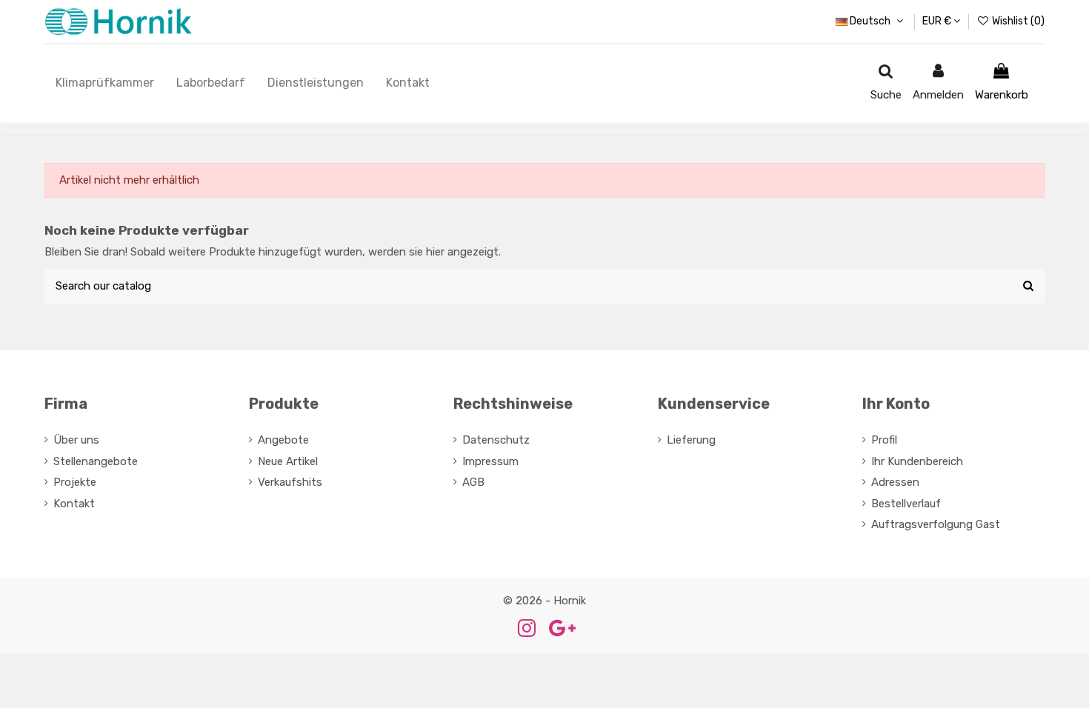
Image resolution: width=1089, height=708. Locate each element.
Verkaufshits (290, 482)
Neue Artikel (288, 461)
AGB (473, 482)
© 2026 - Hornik (544, 600)
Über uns (76, 440)
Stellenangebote (95, 461)
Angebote (283, 440)
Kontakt (74, 503)
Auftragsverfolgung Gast (935, 524)
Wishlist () (1017, 21)
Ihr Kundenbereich (917, 461)
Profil (884, 440)
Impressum (490, 461)
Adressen (895, 482)
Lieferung (691, 440)
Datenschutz (496, 440)
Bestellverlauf (906, 503)
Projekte (74, 482)
